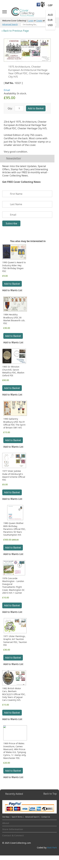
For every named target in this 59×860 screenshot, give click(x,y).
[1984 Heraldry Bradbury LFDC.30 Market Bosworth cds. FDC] (15, 304)
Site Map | (6, 817)
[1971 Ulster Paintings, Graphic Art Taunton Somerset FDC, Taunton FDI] (15, 625)
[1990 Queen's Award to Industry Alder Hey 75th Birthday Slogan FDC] (14, 251)
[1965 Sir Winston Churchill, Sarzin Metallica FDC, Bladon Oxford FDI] (14, 356)
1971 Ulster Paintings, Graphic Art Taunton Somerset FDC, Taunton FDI (15, 640)
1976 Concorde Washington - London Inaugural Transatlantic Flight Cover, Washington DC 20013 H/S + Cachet (13, 585)
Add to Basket (12, 283)
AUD (50, 14)
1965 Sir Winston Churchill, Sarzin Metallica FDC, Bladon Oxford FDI (13, 371)
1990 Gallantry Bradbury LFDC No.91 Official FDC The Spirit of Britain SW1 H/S (14, 423)
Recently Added (14, 793)
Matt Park (52, 847)
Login (30, 20)
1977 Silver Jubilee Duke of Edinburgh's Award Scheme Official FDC (13, 475)
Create (39, 20)
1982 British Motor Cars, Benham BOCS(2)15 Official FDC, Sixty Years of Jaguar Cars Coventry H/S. (14, 694)
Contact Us (45, 817)
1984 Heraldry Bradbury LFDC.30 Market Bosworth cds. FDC (14, 319)
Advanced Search (10, 24)
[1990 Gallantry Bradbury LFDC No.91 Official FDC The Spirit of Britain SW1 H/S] (15, 408)
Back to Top (50, 793)
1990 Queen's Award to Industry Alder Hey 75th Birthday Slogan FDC (14, 267)
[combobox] (38, 24)
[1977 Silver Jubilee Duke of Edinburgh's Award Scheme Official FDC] (14, 460)
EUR (50, 20)
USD (50, 25)
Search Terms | (18, 817)
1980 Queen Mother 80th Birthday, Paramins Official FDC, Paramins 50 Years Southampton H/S (14, 529)
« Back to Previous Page (15, 30)
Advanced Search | (33, 817)
